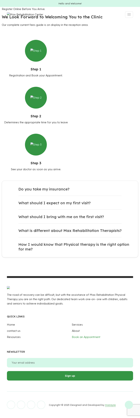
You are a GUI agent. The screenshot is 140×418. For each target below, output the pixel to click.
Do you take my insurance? (43, 189)
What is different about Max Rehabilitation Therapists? (70, 230)
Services (77, 324)
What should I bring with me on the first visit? (61, 216)
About (76, 331)
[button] (70, 189)
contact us (13, 331)
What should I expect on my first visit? (54, 202)
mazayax (110, 404)
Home (11, 324)
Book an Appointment (86, 337)
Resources (14, 337)
